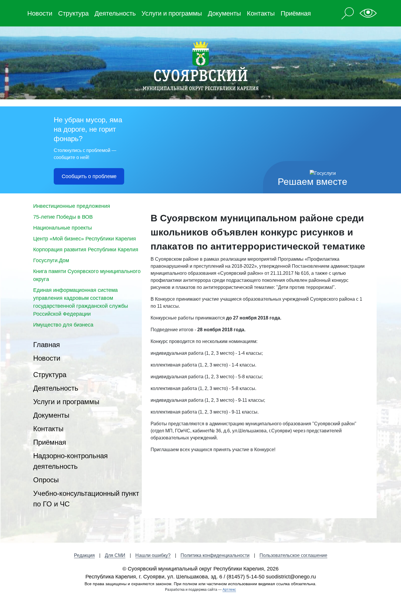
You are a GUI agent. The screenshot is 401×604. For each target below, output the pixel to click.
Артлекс (229, 590)
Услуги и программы (171, 13)
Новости (39, 13)
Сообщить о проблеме (89, 176)
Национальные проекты (62, 228)
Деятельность (115, 13)
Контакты (261, 13)
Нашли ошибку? (153, 555)
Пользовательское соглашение (293, 555)
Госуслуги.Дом (51, 260)
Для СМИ (115, 555)
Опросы (46, 480)
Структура (73, 13)
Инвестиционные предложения (71, 206)
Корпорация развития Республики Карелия (85, 249)
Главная (46, 345)
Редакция (84, 555)
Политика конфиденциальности (215, 555)
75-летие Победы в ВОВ (63, 217)
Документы (224, 13)
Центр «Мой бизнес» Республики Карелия (84, 239)
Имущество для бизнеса (63, 325)
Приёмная (296, 13)
